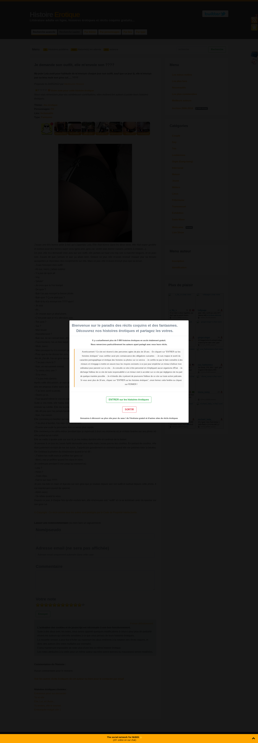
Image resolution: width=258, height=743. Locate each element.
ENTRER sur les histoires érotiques (129, 399)
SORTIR (129, 409)
